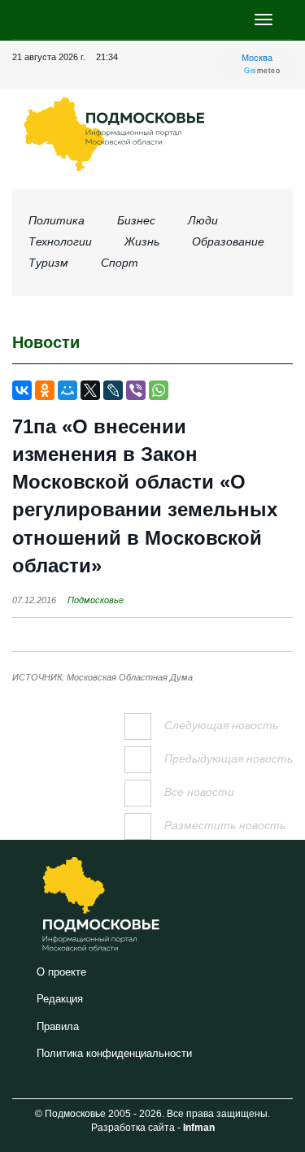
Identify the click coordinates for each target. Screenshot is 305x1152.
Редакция (60, 999)
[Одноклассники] (44, 390)
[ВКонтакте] (22, 390)
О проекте (61, 972)
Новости (46, 342)
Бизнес (136, 220)
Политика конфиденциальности (114, 1053)
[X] (90, 390)
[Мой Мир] (67, 390)
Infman (199, 1127)
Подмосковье (96, 600)
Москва (257, 58)
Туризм (48, 262)
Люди (203, 220)
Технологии (60, 241)
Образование (228, 241)
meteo (262, 71)
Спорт (119, 262)
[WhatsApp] (158, 390)
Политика (56, 220)
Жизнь (141, 241)
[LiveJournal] (113, 390)
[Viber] (136, 390)
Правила (58, 1026)
